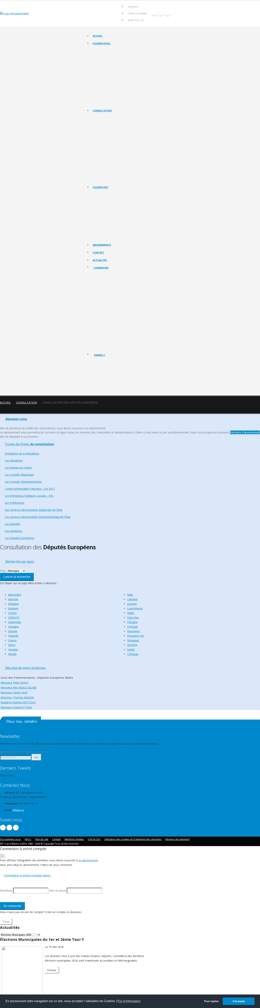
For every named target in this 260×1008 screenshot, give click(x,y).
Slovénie (132, 645)
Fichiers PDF (100, 187)
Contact (98, 252)
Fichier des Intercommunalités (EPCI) (112, 69)
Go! (36, 757)
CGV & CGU (94, 839)
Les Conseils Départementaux (23, 481)
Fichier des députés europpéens (110, 102)
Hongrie (13, 649)
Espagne (13, 626)
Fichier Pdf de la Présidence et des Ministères (116, 198)
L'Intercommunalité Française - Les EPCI (113, 146)
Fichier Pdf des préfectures (107, 227)
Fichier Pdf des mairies (104, 203)
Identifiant (102, 288)
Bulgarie (13, 608)
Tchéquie (132, 654)
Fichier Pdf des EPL (102, 222)
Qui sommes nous (10, 839)
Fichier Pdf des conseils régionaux (110, 208)
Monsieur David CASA (14, 692)
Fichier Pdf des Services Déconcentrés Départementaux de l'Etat (126, 237)
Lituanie (132, 604)
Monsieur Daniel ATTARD (16, 707)
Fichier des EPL (100, 74)
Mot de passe (104, 302)
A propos (133, 6)
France (12, 640)
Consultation (102, 110)
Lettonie (132, 599)
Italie (130, 594)
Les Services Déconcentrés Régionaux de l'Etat (117, 160)
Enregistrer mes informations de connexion (107, 315)
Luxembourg (135, 608)
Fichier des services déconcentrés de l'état (115, 83)
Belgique (13, 604)
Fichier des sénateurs (104, 97)
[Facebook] (155, 13)
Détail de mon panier (110, 376)
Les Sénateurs (100, 174)
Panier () (99, 355)
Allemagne (14, 594)
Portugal (132, 626)
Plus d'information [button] (128, 1001)
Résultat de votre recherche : (25, 668)
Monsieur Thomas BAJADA (17, 697)
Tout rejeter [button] (211, 1001)
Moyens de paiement (177, 839)
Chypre (12, 613)
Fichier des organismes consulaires (111, 88)
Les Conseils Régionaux (105, 136)
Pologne (132, 622)
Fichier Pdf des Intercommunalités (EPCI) (114, 218)
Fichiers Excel (102, 43)
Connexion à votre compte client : (27, 875)
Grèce (11, 645)
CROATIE (13, 617)
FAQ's (28, 839)
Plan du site (41, 839)
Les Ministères (100, 127)
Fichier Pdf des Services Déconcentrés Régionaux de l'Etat (123, 232)
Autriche (13, 599)
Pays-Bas (133, 617)
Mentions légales (74, 839)
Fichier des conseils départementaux (112, 64)
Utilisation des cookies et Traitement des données (133, 839)
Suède (131, 649)
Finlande (13, 636)
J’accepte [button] (238, 1001)
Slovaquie (133, 640)
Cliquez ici (18, 810)
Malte (130, 613)
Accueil (97, 35)
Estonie (12, 631)
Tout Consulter (101, 117)
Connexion (101, 267)
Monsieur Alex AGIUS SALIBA (19, 687)
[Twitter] (161, 13)
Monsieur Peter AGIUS (14, 682)
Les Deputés (99, 169)
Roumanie (133, 631)
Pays (3, 570)
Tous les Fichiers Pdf (103, 194)
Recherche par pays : (20, 561)
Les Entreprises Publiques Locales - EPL (113, 150)
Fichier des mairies (102, 55)
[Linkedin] (168, 13)
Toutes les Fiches (29, 444)
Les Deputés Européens (105, 179)
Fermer (51, 970)
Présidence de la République (108, 122)
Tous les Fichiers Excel (104, 50)
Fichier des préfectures (105, 78)
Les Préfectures (101, 155)
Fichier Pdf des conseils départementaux (114, 213)
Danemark (14, 622)
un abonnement (88, 860)
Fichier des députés (103, 93)
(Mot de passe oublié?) (107, 297)
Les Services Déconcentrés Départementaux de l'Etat (120, 165)
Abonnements (102, 245)
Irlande (12, 654)
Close (6, 921)
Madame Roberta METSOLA (18, 702)
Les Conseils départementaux (108, 141)
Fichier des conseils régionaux (108, 59)
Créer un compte (137, 13)
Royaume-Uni (135, 636)
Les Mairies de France (104, 131)
